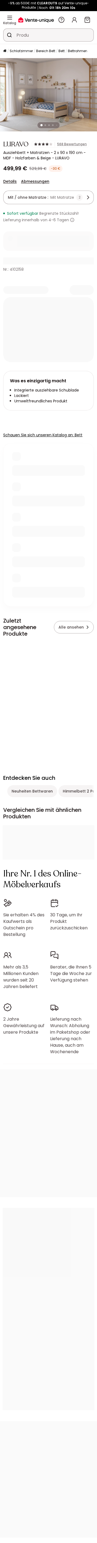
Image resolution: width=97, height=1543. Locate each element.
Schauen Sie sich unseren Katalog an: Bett (42, 435)
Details (10, 181)
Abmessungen (35, 181)
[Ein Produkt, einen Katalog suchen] (9, 35)
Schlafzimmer (21, 51)
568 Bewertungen (72, 144)
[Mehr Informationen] (72, 220)
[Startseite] (4, 51)
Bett (61, 51)
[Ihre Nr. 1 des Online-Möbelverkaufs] (36, 19)
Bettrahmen (77, 51)
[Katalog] (9, 17)
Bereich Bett (45, 51)
